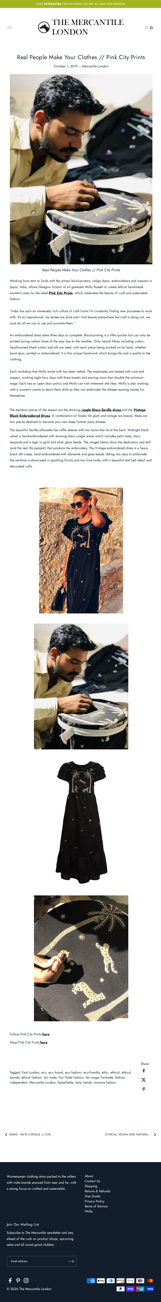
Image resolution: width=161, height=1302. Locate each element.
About (89, 1176)
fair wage (92, 1077)
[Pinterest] (18, 1281)
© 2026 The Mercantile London (29, 1288)
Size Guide (92, 1196)
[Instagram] (26, 1281)
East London (30, 1072)
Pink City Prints (61, 293)
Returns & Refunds (97, 1191)
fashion (120, 1077)
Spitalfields (65, 1082)
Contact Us (92, 1181)
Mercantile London (42, 1082)
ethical (115, 1072)
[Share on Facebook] (144, 1070)
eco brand (55, 1072)
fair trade (50, 1077)
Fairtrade (107, 1077)
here (45, 1034)
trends (87, 1082)
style (78, 1082)
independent (18, 1082)
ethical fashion (31, 1077)
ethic (105, 1072)
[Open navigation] (9, 27)
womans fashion (105, 1082)
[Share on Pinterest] (144, 1089)
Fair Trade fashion (70, 1077)
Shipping (91, 1186)
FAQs (88, 1211)
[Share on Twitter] (144, 1079)
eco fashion (73, 1072)
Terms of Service (96, 1206)
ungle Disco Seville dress (102, 409)
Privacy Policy (94, 1201)
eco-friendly (91, 1072)
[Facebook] (10, 1281)
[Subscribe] (71, 1261)
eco (43, 1072)
